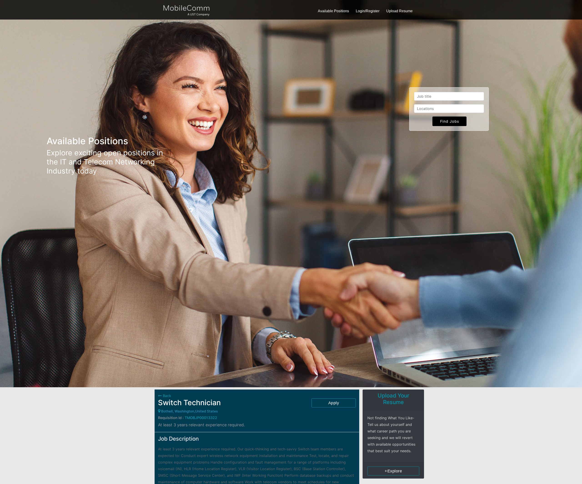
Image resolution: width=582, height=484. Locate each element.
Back (166, 395)
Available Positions (333, 11)
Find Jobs (449, 121)
